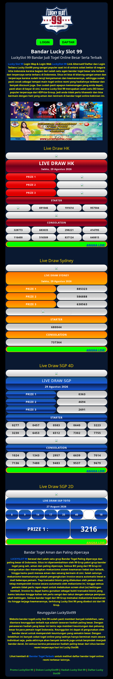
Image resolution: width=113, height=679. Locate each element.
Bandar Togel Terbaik (41, 656)
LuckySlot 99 (59, 64)
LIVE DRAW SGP (56, 380)
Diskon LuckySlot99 (47, 669)
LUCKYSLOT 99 (19, 559)
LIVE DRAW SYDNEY (56, 275)
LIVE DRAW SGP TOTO (56, 500)
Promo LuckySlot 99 (21, 669)
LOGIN (45, 42)
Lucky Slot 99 (15, 64)
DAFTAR (68, 42)
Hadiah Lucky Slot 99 (73, 669)
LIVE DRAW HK (56, 163)
